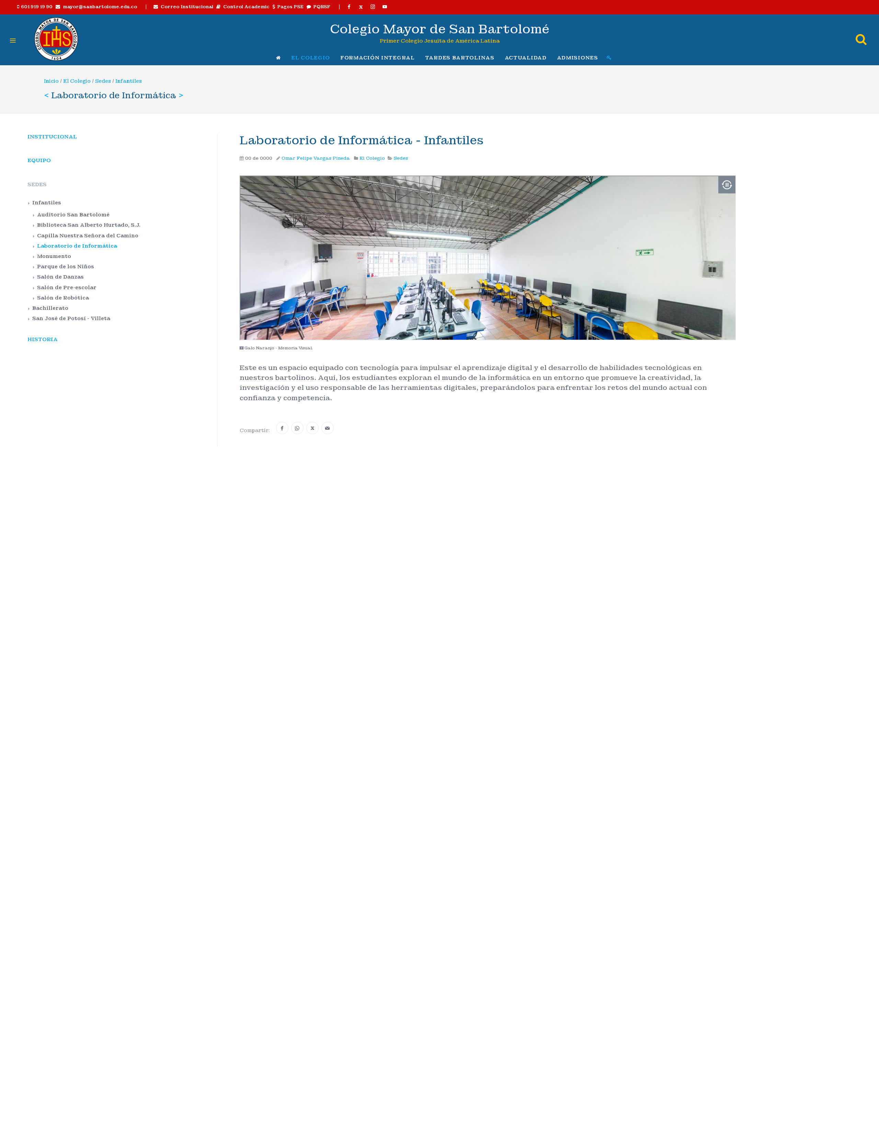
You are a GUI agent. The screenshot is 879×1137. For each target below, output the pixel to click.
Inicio (51, 81)
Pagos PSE (289, 7)
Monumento (54, 256)
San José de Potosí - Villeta (71, 318)
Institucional (52, 137)
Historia (42, 339)
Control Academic (245, 7)
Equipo (39, 160)
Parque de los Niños (65, 266)
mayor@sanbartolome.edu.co (98, 7)
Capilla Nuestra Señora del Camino (87, 236)
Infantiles (128, 81)
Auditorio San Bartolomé (73, 215)
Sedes (103, 81)
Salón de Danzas (60, 277)
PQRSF (320, 7)
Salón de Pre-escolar (66, 287)
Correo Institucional (185, 7)
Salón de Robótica (63, 298)
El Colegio (77, 81)
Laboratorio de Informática (77, 246)
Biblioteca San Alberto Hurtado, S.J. (88, 225)
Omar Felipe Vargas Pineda (316, 158)
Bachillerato (50, 308)
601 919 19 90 (36, 7)
